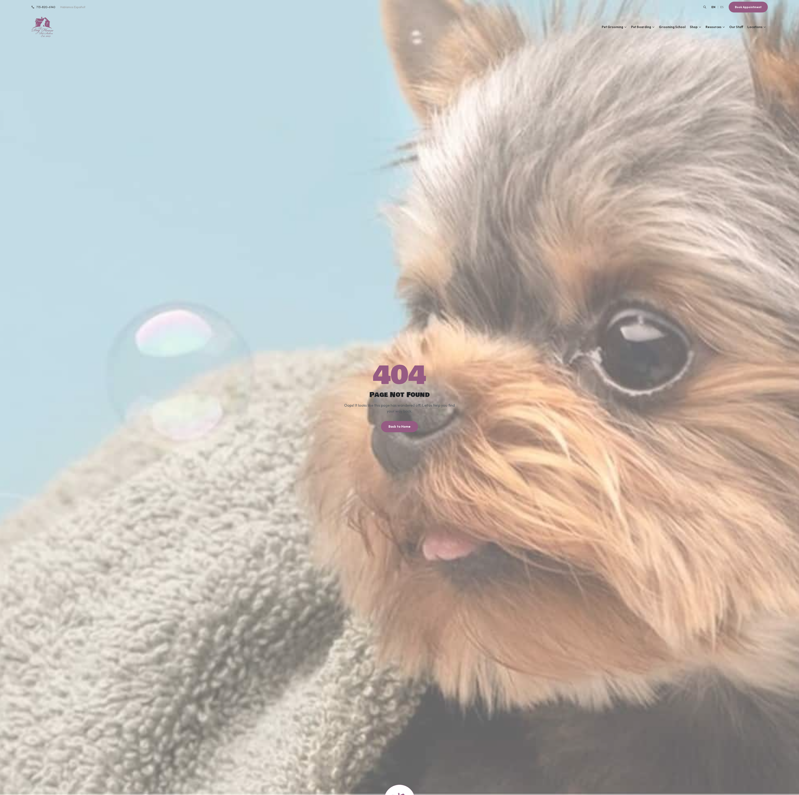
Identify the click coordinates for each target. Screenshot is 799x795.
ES (722, 7)
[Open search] (704, 7)
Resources (713, 27)
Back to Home (399, 426)
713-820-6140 (45, 7)
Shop (694, 27)
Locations (754, 27)
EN (713, 7)
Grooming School (672, 27)
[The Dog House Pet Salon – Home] (42, 27)
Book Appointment (748, 7)
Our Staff (736, 27)
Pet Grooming (612, 27)
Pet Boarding (641, 27)
